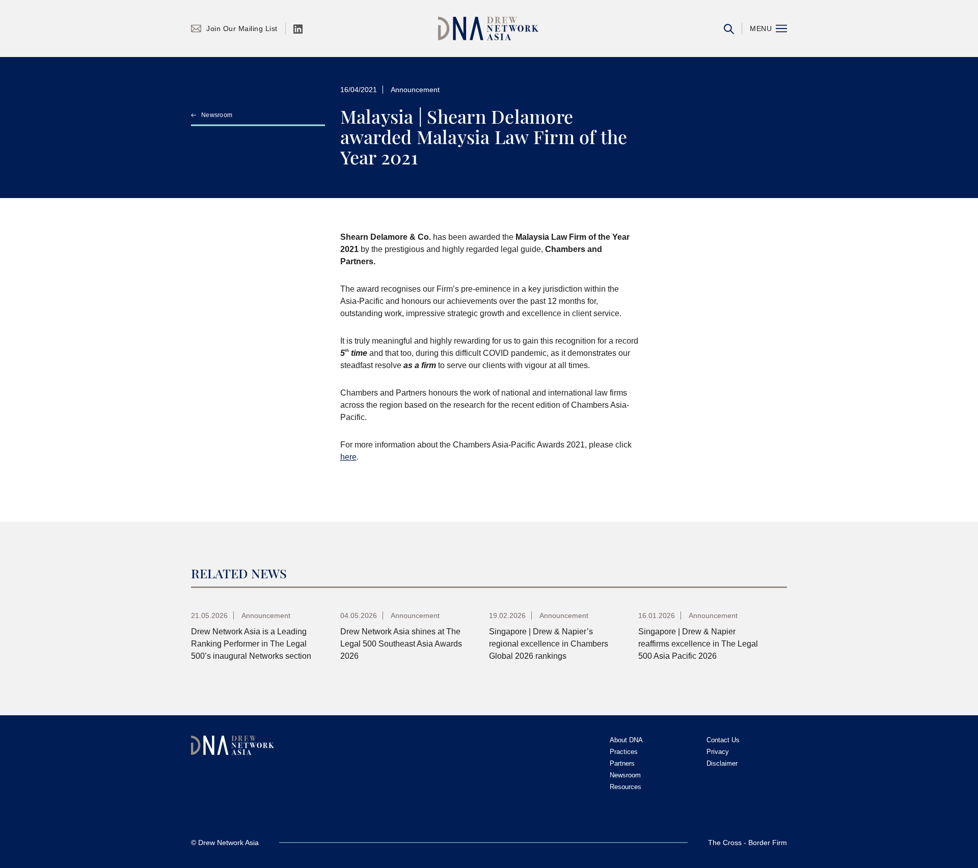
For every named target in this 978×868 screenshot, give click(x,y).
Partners (622, 763)
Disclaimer (722, 763)
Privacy (718, 751)
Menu (761, 28)
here (348, 457)
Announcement (415, 90)
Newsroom (216, 115)
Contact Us (723, 740)
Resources (625, 787)
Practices (624, 751)
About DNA (626, 740)
